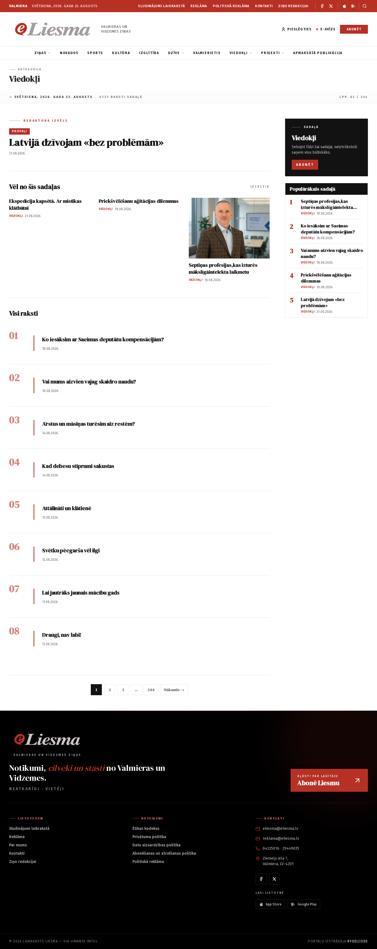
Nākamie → (174, 689)
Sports (95, 53)
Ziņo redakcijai (293, 6)
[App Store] (344, 6)
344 (151, 689)
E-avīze (327, 29)
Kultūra (121, 53)
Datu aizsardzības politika (156, 845)
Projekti (270, 53)
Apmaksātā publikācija (318, 53)
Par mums (18, 845)
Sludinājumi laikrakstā (161, 6)
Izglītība (149, 53)
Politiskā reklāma (231, 6)
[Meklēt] (363, 6)
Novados (69, 53)
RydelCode (357, 941)
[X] (331, 6)
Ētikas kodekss (145, 828)
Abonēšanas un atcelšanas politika (164, 853)
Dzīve (174, 53)
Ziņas (40, 53)
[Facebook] (322, 6)
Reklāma (198, 6)
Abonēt (354, 29)
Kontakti (264, 6)
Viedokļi (239, 53)
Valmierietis (207, 53)
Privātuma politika (149, 837)
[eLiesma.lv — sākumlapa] (53, 29)
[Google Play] (353, 6)
